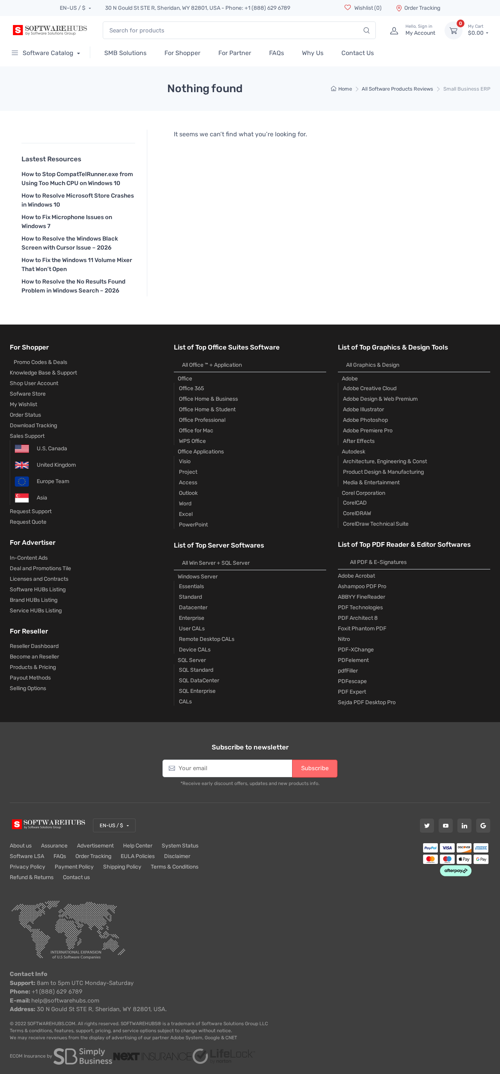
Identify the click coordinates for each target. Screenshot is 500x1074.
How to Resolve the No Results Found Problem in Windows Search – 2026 (73, 286)
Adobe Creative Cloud (369, 388)
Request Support (31, 511)
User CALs (192, 628)
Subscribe (315, 768)
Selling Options (28, 688)
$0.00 (476, 30)
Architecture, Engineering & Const (385, 461)
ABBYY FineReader (361, 597)
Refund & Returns (32, 877)
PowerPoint (193, 524)
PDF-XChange (356, 649)
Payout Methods (30, 677)
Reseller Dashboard (34, 646)
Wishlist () (367, 8)
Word (185, 503)
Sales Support (27, 436)
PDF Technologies (360, 607)
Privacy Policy (27, 866)
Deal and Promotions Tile (40, 568)
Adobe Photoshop (365, 420)
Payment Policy (74, 866)
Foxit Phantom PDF (362, 628)
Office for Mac (196, 430)
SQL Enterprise (197, 691)
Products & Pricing (33, 667)
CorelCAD (355, 503)
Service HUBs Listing (36, 610)
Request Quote (28, 522)
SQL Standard (196, 670)
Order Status (25, 415)
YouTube (446, 826)
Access (188, 482)
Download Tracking (33, 425)
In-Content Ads (29, 558)
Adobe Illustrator (363, 409)
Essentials (191, 586)
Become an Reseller (34, 656)
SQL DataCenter (199, 680)
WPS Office (192, 441)
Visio (185, 461)
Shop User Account (34, 383)
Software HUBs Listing (38, 589)
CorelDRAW (357, 513)
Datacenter (193, 607)
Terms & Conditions (174, 866)
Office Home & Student (207, 409)
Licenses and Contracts (39, 579)
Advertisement (95, 845)
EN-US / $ (73, 8)
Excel (186, 514)
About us (21, 845)
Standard (190, 597)
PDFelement (353, 660)
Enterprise (191, 618)
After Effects (359, 441)
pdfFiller (348, 670)
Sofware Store (28, 394)
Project (188, 472)
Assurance (54, 845)
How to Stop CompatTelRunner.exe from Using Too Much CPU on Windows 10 (77, 179)
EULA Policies (138, 856)
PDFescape (352, 681)
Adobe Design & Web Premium (380, 399)
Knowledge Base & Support (43, 372)
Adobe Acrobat (356, 576)
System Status (180, 845)
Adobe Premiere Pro (368, 430)
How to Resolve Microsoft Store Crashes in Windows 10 (77, 200)
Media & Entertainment (371, 482)
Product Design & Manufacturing (383, 472)
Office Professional (202, 420)
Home (345, 89)
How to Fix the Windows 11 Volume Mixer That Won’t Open (76, 265)
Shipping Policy (122, 866)
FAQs (60, 856)
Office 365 (191, 388)
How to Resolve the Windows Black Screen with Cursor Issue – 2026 (69, 243)
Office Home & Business (208, 399)
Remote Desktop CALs (206, 639)
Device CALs (195, 649)
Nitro (344, 639)
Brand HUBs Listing (33, 600)
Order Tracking (422, 8)
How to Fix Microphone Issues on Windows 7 (66, 222)
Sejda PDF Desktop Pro (367, 702)
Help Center (137, 845)
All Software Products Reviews (397, 89)
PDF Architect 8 (358, 618)
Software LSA (27, 856)
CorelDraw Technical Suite (376, 524)
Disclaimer (177, 856)
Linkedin (464, 826)
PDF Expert (352, 692)
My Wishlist (23, 404)
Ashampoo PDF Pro (362, 586)
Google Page (483, 826)
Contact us (76, 877)
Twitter (427, 826)
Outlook (188, 493)
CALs (185, 701)
